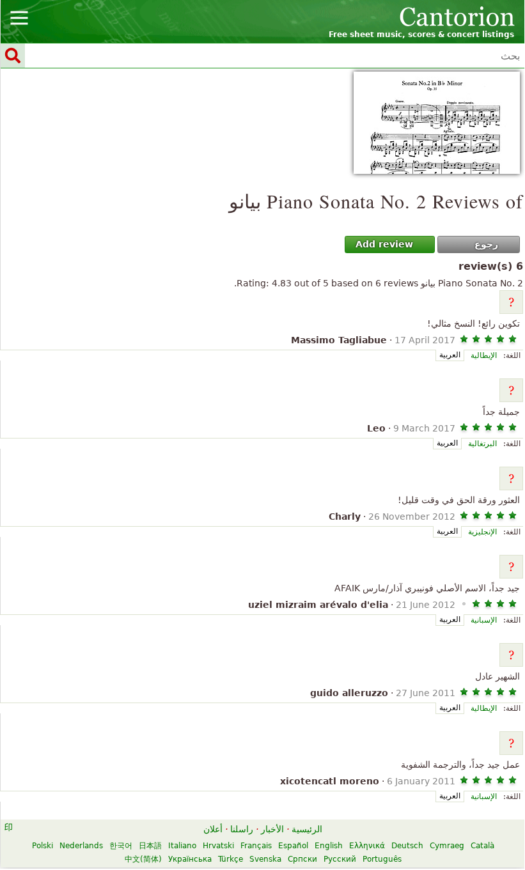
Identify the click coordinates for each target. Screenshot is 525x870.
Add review (384, 244)
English (329, 845)
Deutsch (407, 845)
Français (256, 845)
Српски (302, 859)
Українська (190, 859)
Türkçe (230, 859)
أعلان (213, 829)
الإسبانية (484, 620)
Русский (340, 859)
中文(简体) (143, 859)
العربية (449, 354)
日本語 (150, 845)
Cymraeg (447, 845)
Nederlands (81, 845)
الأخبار (272, 829)
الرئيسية (307, 829)
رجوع (486, 244)
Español (293, 845)
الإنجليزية (482, 531)
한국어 (120, 845)
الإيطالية (484, 355)
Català (482, 845)
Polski (42, 845)
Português (382, 859)
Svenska (265, 859)
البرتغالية (482, 443)
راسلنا (241, 829)
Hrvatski (218, 845)
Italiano (182, 845)
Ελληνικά (367, 845)
